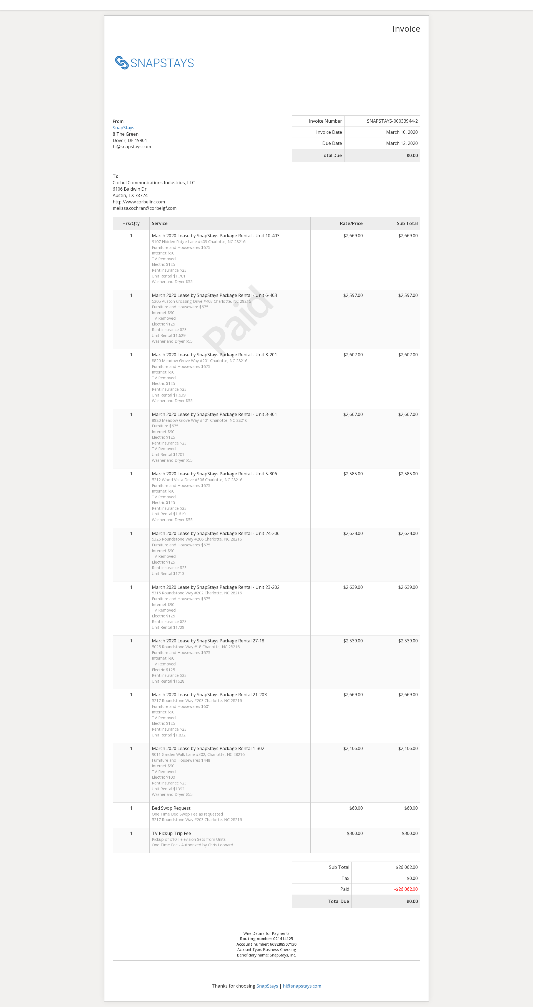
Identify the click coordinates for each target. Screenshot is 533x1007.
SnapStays (123, 128)
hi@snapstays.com (302, 986)
